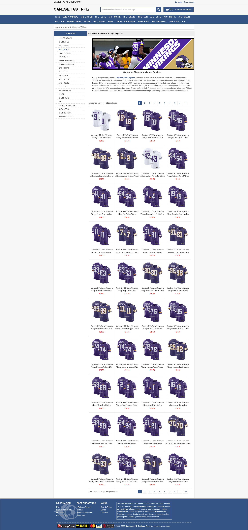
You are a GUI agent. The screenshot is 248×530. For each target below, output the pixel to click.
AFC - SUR (59, 21)
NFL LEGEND (99, 21)
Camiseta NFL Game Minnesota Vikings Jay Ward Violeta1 (127, 442)
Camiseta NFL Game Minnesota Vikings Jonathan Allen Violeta (127, 480)
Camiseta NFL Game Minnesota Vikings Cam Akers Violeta (153, 251)
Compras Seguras (63, 515)
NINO (110, 21)
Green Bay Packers (66, 61)
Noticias (80, 510)
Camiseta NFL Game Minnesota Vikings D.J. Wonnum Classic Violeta (178, 290)
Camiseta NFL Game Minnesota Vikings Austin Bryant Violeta (102, 213)
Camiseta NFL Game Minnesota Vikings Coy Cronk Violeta (127, 289)
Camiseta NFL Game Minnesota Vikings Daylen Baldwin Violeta (178, 327)
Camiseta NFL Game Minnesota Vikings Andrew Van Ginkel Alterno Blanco (152, 176)
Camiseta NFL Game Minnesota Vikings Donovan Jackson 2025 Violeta (127, 367)
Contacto (104, 513)
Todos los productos (85, 513)
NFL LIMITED (86, 17)
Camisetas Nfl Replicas (135, 526)
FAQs (58, 507)
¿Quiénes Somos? (84, 507)
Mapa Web (81, 515)
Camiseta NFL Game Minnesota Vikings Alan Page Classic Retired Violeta (101, 176)
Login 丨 (181, 2)
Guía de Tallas (106, 507)
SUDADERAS (143, 21)
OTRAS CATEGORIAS (125, 21)
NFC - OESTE (129, 17)
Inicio (57, 17)
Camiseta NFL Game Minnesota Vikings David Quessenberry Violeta (153, 328)
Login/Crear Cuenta (64, 510)
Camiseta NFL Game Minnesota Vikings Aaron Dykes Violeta (178, 136)
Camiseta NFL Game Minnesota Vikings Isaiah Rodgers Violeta (127, 404)
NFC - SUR (143, 17)
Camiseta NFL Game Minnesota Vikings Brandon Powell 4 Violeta (152, 213)
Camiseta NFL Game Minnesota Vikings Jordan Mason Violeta (178, 480)
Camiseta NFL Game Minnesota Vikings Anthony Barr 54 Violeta (177, 174)
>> (185, 103)
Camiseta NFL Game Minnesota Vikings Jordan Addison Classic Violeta (153, 481)
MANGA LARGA (74, 21)
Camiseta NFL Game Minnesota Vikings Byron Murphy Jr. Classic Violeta (127, 252)
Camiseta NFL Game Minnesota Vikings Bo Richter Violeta (127, 213)
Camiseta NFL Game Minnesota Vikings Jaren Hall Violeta (178, 404)
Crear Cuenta (189, 2)
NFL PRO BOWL (159, 21)
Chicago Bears (65, 53)
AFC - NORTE (170, 17)
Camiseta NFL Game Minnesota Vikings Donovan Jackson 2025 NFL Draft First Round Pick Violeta (101, 367)
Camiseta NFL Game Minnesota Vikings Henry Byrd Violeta (102, 404)
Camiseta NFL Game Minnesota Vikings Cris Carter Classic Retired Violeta (152, 290)
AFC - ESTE (155, 17)
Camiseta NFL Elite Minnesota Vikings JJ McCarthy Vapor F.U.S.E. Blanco (101, 137)
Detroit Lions (64, 57)
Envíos (103, 510)
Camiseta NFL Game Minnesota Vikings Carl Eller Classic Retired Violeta (177, 252)
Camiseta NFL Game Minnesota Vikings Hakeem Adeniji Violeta (152, 365)
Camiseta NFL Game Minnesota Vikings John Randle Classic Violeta (101, 480)
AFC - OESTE (184, 17)
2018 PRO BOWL (70, 17)
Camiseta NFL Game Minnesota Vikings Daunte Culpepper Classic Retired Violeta (127, 328)
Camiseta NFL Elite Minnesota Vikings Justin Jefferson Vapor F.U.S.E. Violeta (152, 137)
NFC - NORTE (65, 27)
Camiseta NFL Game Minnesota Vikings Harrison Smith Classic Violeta (178, 367)
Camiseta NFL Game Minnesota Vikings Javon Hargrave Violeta (101, 442)
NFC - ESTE (100, 17)
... (179, 103)
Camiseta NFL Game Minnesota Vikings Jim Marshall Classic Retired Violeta (177, 443)
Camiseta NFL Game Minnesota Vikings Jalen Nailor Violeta (153, 404)
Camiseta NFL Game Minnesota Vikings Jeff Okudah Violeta (153, 442)
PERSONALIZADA (177, 21)
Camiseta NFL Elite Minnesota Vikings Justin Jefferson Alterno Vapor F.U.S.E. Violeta (127, 137)
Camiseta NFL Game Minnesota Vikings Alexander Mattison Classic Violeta (127, 176)
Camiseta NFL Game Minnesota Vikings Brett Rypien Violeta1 (102, 251)
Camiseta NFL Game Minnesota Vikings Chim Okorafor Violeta (102, 289)
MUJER (87, 21)
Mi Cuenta (60, 513)
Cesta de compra (183, 9)
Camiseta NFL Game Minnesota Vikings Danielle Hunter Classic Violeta (102, 328)
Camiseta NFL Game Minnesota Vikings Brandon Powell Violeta (178, 213)
